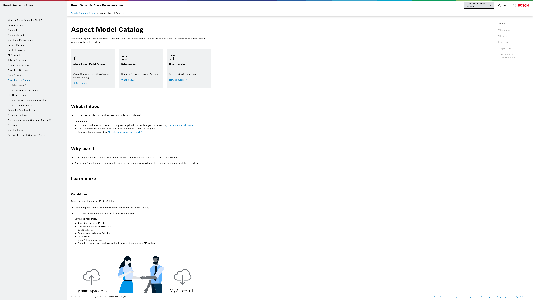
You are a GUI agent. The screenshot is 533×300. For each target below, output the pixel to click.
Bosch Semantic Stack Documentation (97, 5)
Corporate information (442, 297)
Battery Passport (17, 45)
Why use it (503, 36)
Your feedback (15, 130)
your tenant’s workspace (179, 125)
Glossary (12, 125)
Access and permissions (25, 90)
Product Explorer (17, 50)
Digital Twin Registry (18, 65)
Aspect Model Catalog (19, 80)
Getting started (16, 35)
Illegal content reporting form (498, 297)
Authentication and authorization (29, 100)
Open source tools (17, 115)
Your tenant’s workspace (21, 40)
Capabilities (505, 48)
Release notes (15, 25)
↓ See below (80, 83)
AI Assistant (14, 55)
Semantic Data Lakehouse (22, 110)
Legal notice (459, 297)
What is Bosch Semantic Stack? (25, 20)
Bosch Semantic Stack (18, 5)
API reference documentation (123, 132)
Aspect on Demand (18, 70)
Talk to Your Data (17, 60)
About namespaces (22, 105)
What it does (504, 30)
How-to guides (19, 95)
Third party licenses (521, 297)
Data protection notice (475, 297)
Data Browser (15, 75)
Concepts (13, 30)
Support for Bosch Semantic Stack (26, 135)
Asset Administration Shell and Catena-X (29, 120)
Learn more (504, 42)
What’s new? (19, 85)
